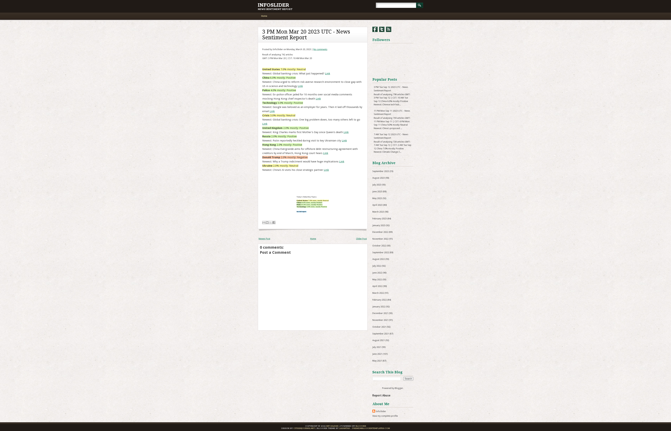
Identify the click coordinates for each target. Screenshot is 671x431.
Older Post (361, 238)
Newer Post (264, 238)
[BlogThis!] (267, 222)
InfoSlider (273, 5)
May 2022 (377, 279)
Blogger (399, 388)
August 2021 (378, 340)
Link (327, 73)
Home (264, 16)
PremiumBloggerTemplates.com (371, 428)
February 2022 (379, 299)
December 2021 (380, 313)
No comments (320, 49)
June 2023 (377, 191)
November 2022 (380, 239)
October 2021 (379, 327)
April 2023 (377, 205)
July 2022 (376, 266)
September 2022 (380, 252)
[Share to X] (270, 222)
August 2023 (378, 178)
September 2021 (380, 333)
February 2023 (379, 218)
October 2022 (379, 245)
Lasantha (344, 428)
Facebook (375, 29)
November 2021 (380, 320)
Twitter (381, 29)
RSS (388, 29)
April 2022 (377, 286)
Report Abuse (381, 395)
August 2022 (378, 259)
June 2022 (377, 272)
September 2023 (380, 171)
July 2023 (376, 184)
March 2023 (378, 211)
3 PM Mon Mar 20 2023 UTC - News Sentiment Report (306, 35)
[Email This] (264, 222)
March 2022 (378, 293)
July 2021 (376, 347)
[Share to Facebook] (274, 222)
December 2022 (380, 232)
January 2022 (378, 306)
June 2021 (377, 354)
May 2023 (377, 198)
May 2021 (377, 360)
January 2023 (378, 225)
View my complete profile (385, 416)
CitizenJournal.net (304, 428)
